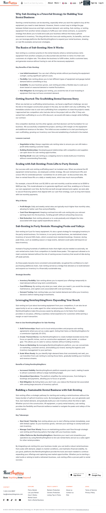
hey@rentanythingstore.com (13, 494)
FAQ (67, 495)
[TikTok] (12, 499)
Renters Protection (53, 490)
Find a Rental (32, 490)
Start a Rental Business (36, 500)
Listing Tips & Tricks (54, 495)
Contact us (70, 492)
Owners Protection (53, 492)
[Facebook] (4, 499)
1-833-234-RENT (9, 491)
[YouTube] (20, 499)
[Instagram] (16, 499)
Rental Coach (32, 497)
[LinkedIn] (8, 499)
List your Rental (33, 492)
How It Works (32, 495)
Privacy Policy (90, 492)
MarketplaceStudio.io (82, 509)
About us (69, 490)
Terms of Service (91, 490)
